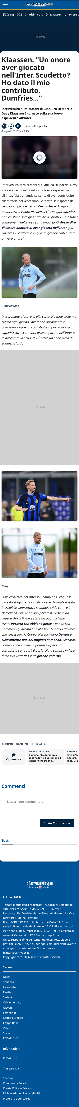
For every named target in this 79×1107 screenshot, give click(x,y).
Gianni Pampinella (36, 126)
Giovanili (8, 1007)
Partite (7, 992)
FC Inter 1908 (12, 14)
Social (7, 1033)
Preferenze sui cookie (16, 1098)
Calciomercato (12, 1002)
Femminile (9, 1013)
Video (6, 1028)
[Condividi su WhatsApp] (4, 126)
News (6, 977)
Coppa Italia (11, 1023)
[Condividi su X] (18, 126)
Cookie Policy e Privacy (17, 1088)
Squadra (8, 982)
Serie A (7, 997)
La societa (9, 987)
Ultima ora (36, 14)
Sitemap (8, 1078)
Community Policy (14, 1083)
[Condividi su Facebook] (11, 126)
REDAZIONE (10, 1038)
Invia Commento (57, 823)
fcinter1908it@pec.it (16, 952)
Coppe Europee (13, 1017)
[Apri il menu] (5, 4)
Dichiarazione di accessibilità (21, 1093)
